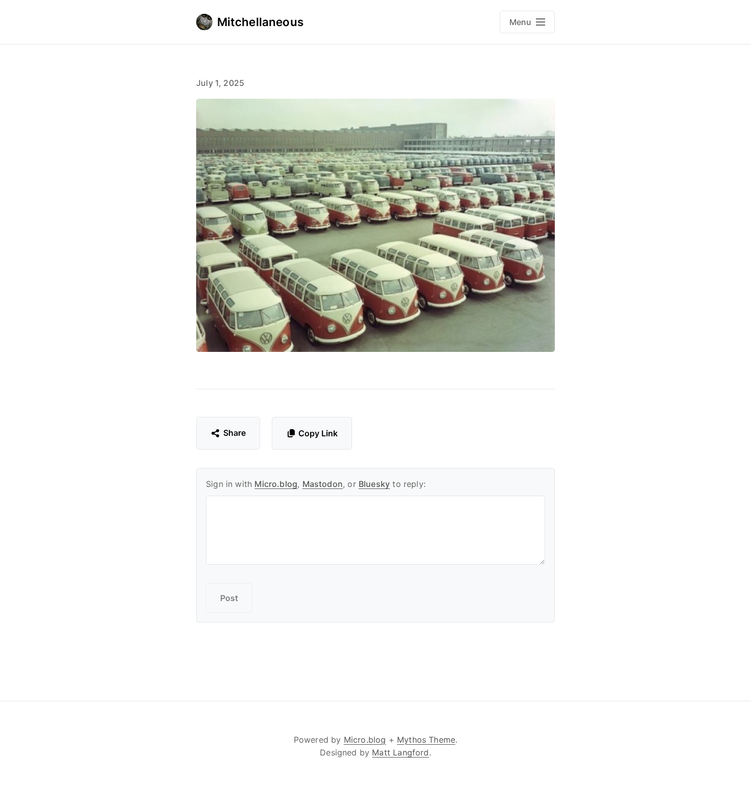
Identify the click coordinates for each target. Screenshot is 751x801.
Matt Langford (400, 752)
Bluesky (374, 484)
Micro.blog (275, 484)
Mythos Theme (426, 740)
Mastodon (322, 484)
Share (234, 433)
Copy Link (318, 433)
